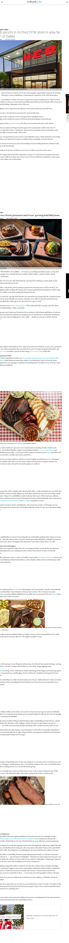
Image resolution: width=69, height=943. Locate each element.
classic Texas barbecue (19, 305)
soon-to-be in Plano (46, 450)
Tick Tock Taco (35, 351)
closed (54, 594)
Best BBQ (16, 589)
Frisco (48, 452)
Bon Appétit (27, 501)
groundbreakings (14, 123)
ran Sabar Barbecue (45, 557)
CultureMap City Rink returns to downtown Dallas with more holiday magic (42, 917)
